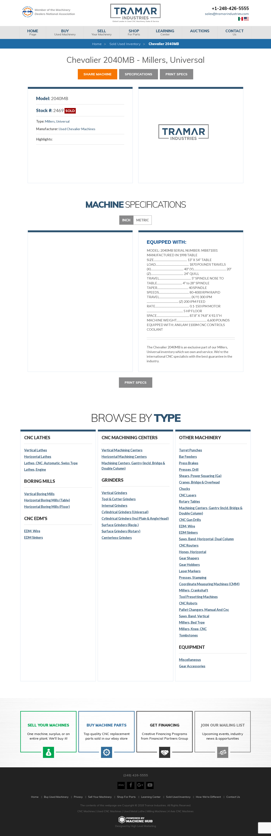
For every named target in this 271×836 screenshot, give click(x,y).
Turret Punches (190, 450)
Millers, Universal (57, 121)
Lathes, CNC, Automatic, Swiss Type (51, 463)
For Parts (134, 32)
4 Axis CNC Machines (181, 811)
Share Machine (98, 74)
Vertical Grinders (114, 493)
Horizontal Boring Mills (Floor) (47, 507)
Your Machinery (102, 32)
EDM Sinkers (33, 537)
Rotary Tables (189, 501)
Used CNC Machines (109, 811)
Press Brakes (188, 463)
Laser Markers (190, 571)
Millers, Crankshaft (193, 590)
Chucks (184, 489)
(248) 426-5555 (135, 775)
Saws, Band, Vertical (194, 616)
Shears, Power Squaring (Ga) (200, 476)
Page (32, 32)
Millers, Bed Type (192, 622)
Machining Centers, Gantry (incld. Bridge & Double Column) (133, 465)
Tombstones (188, 635)
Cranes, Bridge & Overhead (199, 482)
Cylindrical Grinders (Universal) (125, 512)
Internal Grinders (114, 505)
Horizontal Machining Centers (124, 457)
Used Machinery (65, 32)
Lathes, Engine (35, 469)
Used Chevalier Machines (77, 129)
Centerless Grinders (117, 538)
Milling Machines (156, 811)
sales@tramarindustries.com (227, 14)
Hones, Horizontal (192, 552)
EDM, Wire (32, 531)
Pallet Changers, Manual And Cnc (204, 610)
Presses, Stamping (192, 577)
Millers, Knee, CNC (193, 629)
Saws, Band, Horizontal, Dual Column (206, 539)
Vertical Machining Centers (122, 450)
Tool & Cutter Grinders (119, 499)
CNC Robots (188, 603)
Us (234, 32)
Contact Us (233, 797)
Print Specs (176, 74)
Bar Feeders (188, 457)
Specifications (138, 74)
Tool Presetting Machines (198, 597)
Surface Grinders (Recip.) (120, 525)
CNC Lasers (187, 495)
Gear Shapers (189, 558)
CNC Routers (189, 545)
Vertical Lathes (35, 450)
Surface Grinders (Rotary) (121, 531)
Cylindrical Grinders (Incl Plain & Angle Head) (135, 518)
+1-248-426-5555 (230, 8)
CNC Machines (86, 811)
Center (165, 32)
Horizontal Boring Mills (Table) (47, 500)
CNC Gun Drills (190, 520)
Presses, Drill (189, 469)
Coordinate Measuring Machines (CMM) (209, 584)
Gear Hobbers (189, 565)
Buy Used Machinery (56, 797)
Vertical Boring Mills (39, 494)
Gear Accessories (192, 666)
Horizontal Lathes (37, 457)
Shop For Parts (126, 797)
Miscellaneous (190, 660)
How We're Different (208, 797)
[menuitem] (32, 32)
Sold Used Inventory (125, 44)
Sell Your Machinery (100, 797)
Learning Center (151, 797)
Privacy (78, 797)
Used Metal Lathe (134, 811)
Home (97, 44)
